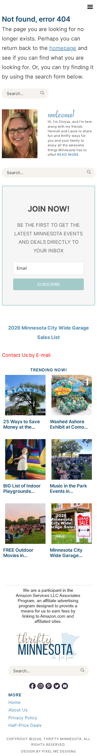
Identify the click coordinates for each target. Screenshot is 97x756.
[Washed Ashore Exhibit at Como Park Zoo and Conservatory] (72, 396)
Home (14, 702)
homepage (62, 48)
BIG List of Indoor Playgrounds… (22, 488)
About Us (17, 710)
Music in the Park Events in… (68, 488)
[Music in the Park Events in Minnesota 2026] (72, 460)
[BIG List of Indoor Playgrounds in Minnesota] (25, 460)
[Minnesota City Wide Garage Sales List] (72, 524)
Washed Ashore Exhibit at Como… (69, 424)
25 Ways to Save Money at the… (21, 424)
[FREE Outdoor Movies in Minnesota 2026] (25, 524)
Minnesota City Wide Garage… (66, 552)
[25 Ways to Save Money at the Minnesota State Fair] (25, 396)
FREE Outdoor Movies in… (18, 552)
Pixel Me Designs (59, 751)
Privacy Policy (22, 717)
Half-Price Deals (24, 725)
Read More (68, 154)
